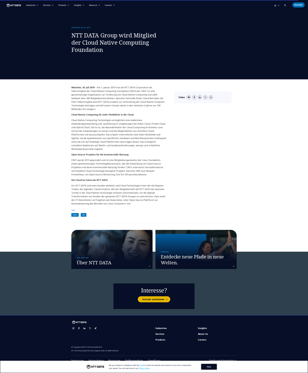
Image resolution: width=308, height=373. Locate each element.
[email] (189, 97)
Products (160, 339)
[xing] (95, 328)
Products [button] (62, 5)
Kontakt (298, 4)
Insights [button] (77, 5)
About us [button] (93, 5)
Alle (83, 215)
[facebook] (194, 97)
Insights (202, 328)
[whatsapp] (211, 97)
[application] (154, 366)
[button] (285, 5)
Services (159, 333)
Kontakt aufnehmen (153, 299)
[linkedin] (200, 97)
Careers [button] (108, 5)
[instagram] (73, 328)
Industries (161, 328)
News (75, 215)
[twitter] (205, 97)
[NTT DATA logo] (11, 5)
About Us (203, 333)
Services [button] (47, 5)
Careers (202, 339)
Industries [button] (30, 5)
